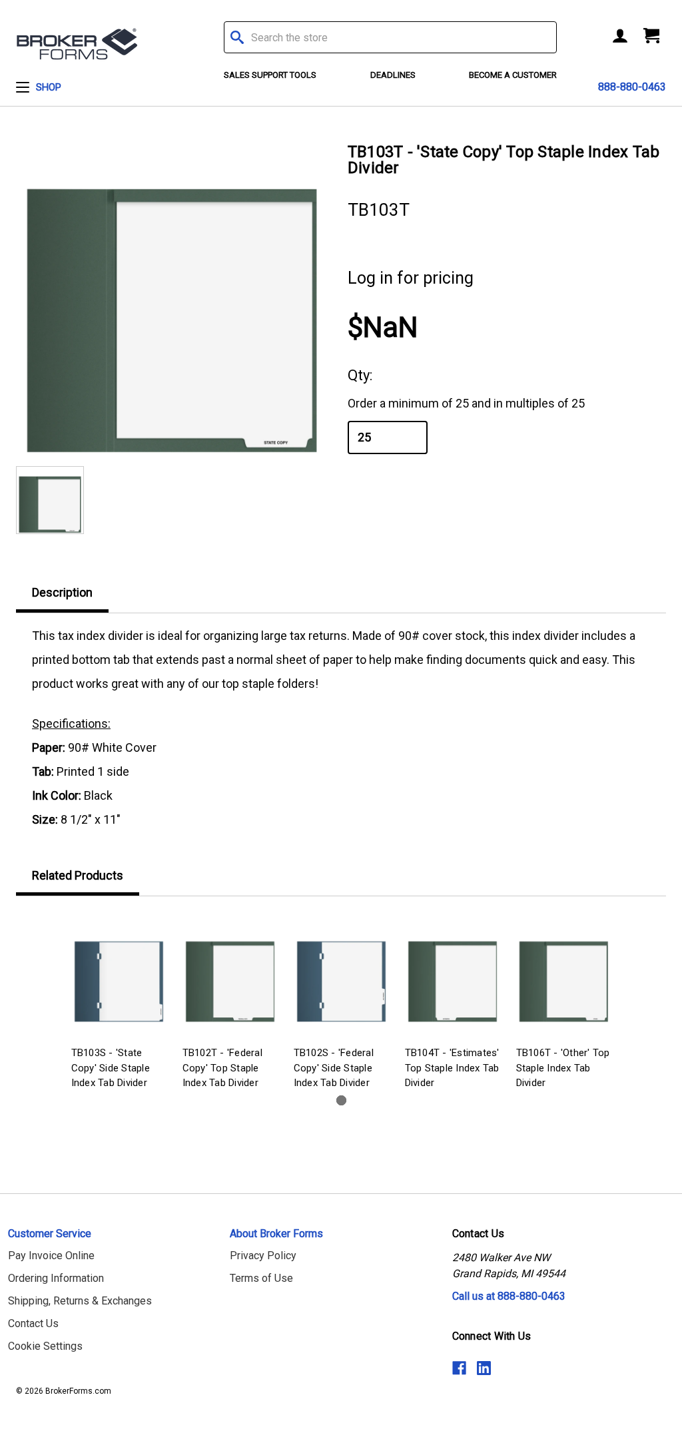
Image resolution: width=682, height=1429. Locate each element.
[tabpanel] (118, 1002)
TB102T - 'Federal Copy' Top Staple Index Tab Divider (222, 1068)
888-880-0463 (632, 87)
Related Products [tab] (77, 875)
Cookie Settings (45, 1346)
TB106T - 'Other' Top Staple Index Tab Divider (563, 1068)
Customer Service (49, 1233)
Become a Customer (513, 75)
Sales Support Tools (270, 75)
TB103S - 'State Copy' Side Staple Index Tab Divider (110, 1068)
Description (62, 592)
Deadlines (393, 75)
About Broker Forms (276, 1233)
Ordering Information (56, 1278)
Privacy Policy (263, 1255)
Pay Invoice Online (51, 1255)
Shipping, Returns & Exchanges (80, 1300)
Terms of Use (261, 1278)
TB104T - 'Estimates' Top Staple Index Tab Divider (452, 1068)
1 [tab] (341, 1100)
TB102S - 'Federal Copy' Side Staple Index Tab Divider (334, 1068)
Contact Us (33, 1323)
